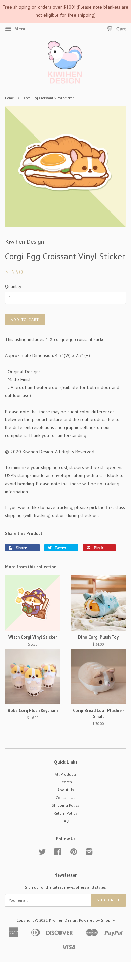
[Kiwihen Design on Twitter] (42, 853)
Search (65, 781)
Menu (20, 29)
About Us (65, 789)
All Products (66, 774)
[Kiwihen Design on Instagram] (89, 853)
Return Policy (65, 813)
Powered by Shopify (97, 920)
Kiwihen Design (63, 920)
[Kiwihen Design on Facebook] (58, 853)
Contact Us (65, 797)
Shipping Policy (66, 805)
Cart (120, 29)
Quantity (13, 286)
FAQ (65, 820)
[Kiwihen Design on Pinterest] (73, 853)
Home (9, 97)
